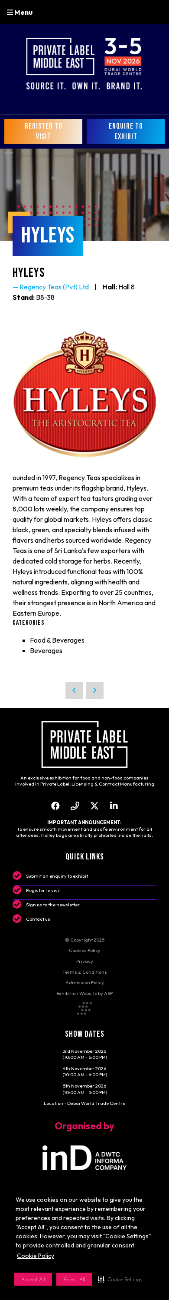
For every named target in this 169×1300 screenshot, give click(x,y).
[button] (120, 1279)
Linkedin (113, 805)
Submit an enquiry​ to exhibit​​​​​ (57, 876)
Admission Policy (84, 982)
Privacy (84, 961)
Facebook (55, 805)
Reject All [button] (74, 1279)
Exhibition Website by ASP (84, 993)
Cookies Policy (85, 950)
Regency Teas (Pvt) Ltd (54, 286)
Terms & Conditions (84, 972)
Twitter (94, 805)
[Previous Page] (74, 690)
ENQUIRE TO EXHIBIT (126, 131)
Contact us (38, 919)
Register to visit (43, 890)
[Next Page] (95, 690)
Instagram (74, 805)
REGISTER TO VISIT (43, 131)
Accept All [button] (33, 1279)
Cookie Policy (35, 1256)
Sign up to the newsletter (53, 905)
